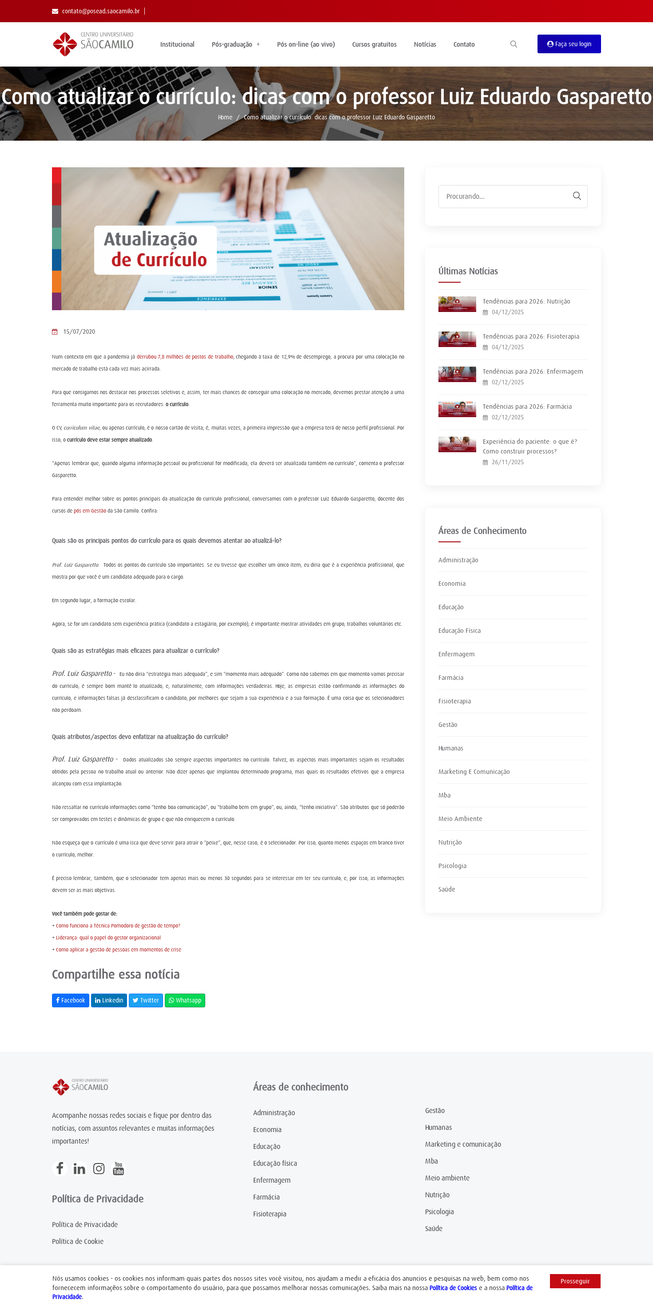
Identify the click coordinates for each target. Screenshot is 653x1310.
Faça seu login (572, 43)
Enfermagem (456, 654)
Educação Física (459, 630)
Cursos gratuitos (374, 44)
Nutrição (450, 842)
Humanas (450, 748)
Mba (444, 795)
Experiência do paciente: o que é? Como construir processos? (530, 446)
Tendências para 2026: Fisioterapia (531, 336)
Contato (464, 44)
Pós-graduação (232, 44)
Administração (458, 560)
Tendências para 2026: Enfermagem (533, 371)
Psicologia (452, 865)
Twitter (149, 1000)
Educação (451, 607)
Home (225, 117)
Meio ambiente (447, 1178)
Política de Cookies (453, 1287)
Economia (452, 583)
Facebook (72, 1000)
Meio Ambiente (460, 818)
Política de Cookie (78, 1242)
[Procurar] (572, 196)
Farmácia (450, 677)
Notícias (425, 44)
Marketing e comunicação (463, 1144)
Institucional (177, 44)
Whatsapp (187, 1000)
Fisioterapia (454, 701)
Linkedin (111, 1000)
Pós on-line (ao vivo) (306, 44)
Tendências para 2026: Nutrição (526, 301)
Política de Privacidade (85, 1225)
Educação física (275, 1164)
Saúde (446, 889)
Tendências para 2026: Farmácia (527, 406)
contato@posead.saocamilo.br (101, 11)
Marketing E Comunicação (474, 771)
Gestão (448, 724)
